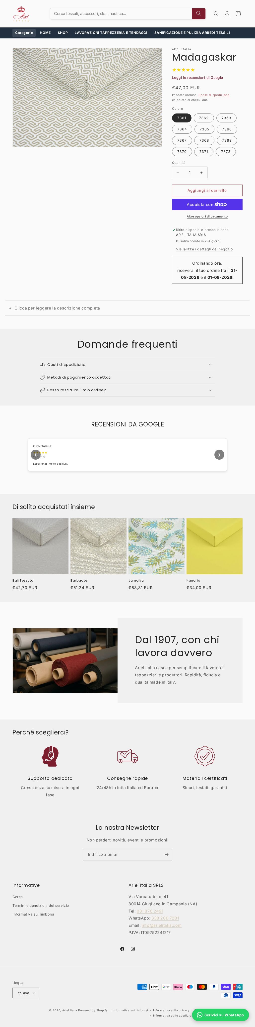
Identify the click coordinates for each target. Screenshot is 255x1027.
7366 (227, 129)
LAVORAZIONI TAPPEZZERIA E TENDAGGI (111, 33)
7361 (181, 118)
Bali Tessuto (22, 581)
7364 (182, 129)
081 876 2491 (150, 911)
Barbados (79, 581)
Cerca (17, 897)
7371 (203, 151)
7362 (204, 118)
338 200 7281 (165, 918)
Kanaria (193, 581)
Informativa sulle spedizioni (173, 1015)
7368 (204, 140)
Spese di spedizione (214, 95)
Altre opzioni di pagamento (207, 216)
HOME (45, 33)
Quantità (179, 163)
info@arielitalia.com (162, 925)
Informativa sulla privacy (171, 1010)
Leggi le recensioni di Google (197, 77)
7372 (226, 151)
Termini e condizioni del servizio (40, 905)
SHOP (63, 33)
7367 (182, 140)
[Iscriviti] (166, 854)
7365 (204, 129)
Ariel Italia (69, 1010)
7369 (227, 140)
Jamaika (136, 581)
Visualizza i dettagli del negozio (204, 249)
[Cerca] (198, 13)
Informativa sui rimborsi (33, 914)
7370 (182, 151)
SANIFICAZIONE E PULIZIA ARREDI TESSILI (192, 33)
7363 (226, 118)
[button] (216, 13)
